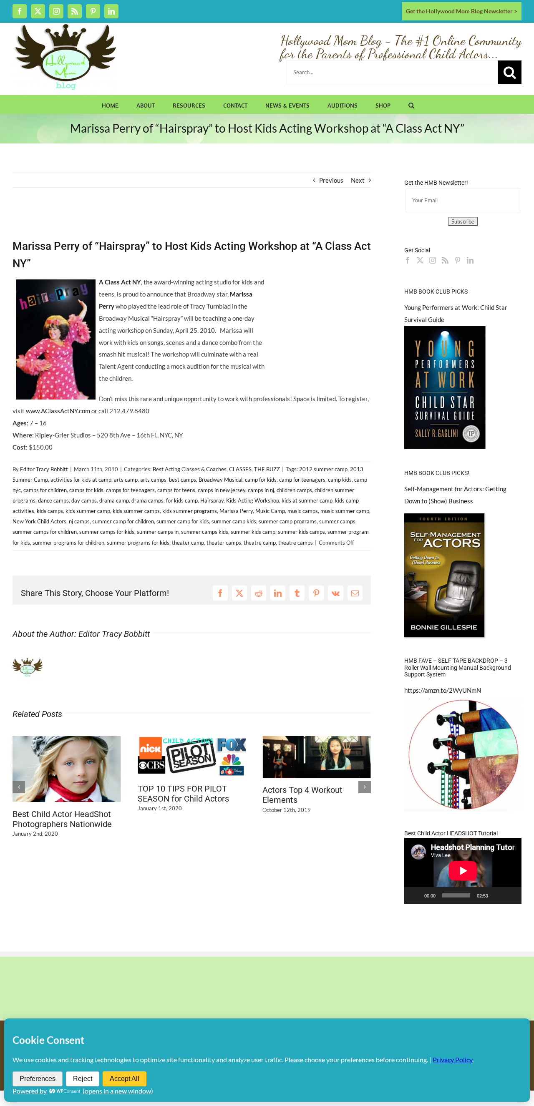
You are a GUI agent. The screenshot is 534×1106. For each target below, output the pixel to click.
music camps (302, 511)
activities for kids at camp (80, 479)
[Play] (415, 895)
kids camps (50, 511)
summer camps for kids (106, 531)
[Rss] (445, 260)
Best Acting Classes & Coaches (190, 469)
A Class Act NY (120, 282)
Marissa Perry (236, 511)
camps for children (45, 490)
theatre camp (260, 542)
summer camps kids (204, 531)
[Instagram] (432, 260)
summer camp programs (288, 521)
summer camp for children (123, 521)
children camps (294, 490)
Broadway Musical (220, 479)
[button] (411, 104)
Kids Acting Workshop (252, 500)
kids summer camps (136, 511)
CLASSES (240, 469)
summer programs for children (68, 542)
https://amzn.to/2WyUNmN (442, 690)
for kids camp (182, 500)
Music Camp (270, 511)
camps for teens (176, 490)
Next (358, 180)
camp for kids (261, 479)
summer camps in (158, 531)
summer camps (337, 521)
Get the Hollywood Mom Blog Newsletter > (461, 11)
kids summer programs (189, 511)
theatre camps (295, 542)
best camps (182, 479)
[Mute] (497, 895)
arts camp (126, 479)
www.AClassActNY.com (58, 411)
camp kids (340, 479)
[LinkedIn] (470, 260)
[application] (462, 871)
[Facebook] (407, 260)
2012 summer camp (323, 469)
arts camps (153, 479)
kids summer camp (87, 511)
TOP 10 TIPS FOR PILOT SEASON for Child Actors (183, 794)
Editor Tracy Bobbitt (44, 469)
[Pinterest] (457, 260)
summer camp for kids (182, 521)
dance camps (53, 500)
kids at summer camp (307, 500)
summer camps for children (45, 531)
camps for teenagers (130, 490)
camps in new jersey (221, 490)
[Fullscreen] (510, 895)
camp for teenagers (302, 479)
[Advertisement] (110, 218)
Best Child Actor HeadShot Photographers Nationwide (62, 819)
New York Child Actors (39, 521)
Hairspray (212, 500)
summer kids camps (301, 531)
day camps (84, 500)
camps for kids (86, 490)
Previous (331, 180)
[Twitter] (420, 260)
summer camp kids (234, 521)
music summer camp (344, 511)
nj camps (79, 521)
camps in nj (261, 490)
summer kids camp (253, 531)
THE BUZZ (267, 469)
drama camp (114, 500)
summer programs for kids (138, 542)
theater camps (224, 542)
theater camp (188, 542)
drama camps (147, 500)
